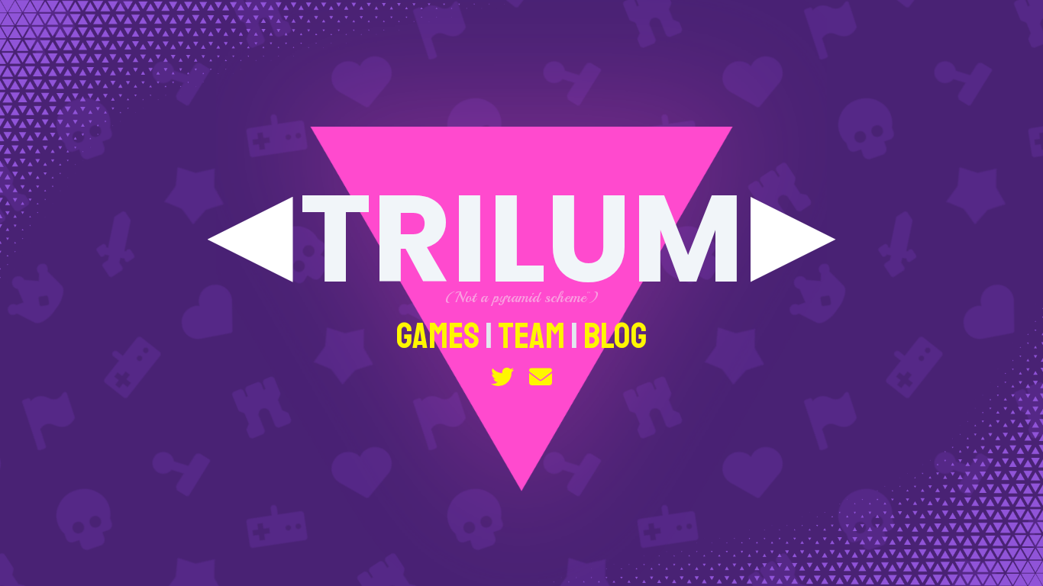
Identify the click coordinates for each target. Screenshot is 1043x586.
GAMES (438, 336)
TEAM (531, 336)
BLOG (615, 336)
